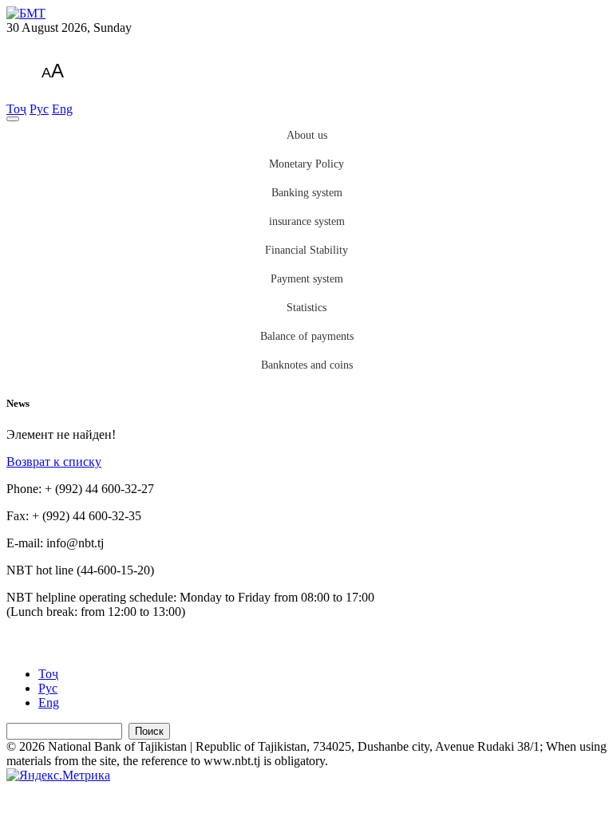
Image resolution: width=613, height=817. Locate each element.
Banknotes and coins (307, 365)
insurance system (307, 221)
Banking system (306, 193)
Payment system (307, 279)
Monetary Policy (306, 164)
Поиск (149, 731)
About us (307, 135)
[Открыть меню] (12, 118)
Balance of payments (307, 336)
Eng (62, 109)
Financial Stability (306, 250)
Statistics (306, 308)
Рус (39, 109)
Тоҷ (16, 109)
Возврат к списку (53, 461)
